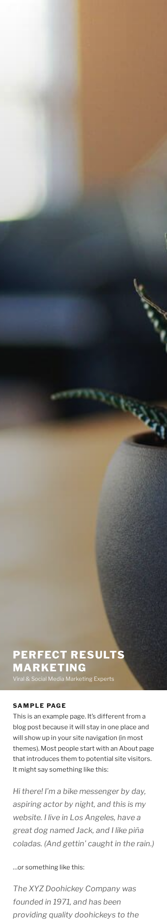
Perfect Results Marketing (69, 661)
